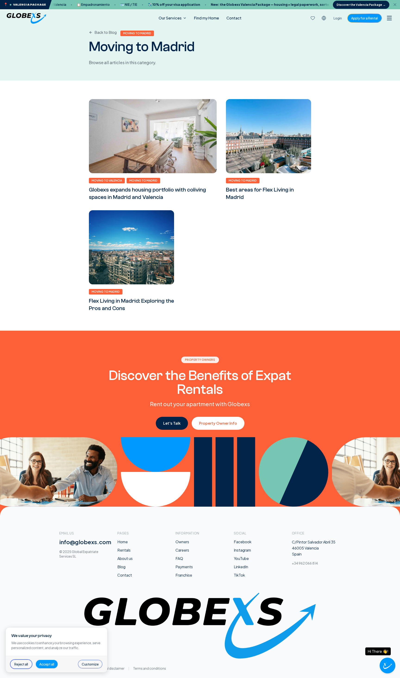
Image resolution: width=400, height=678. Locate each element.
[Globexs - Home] (26, 18)
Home (122, 541)
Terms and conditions (149, 668)
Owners (182, 541)
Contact (233, 18)
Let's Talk (172, 423)
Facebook (242, 541)
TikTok (239, 575)
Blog (121, 566)
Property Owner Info (218, 423)
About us (125, 558)
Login (338, 18)
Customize (90, 664)
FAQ (179, 558)
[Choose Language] (324, 18)
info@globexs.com (85, 541)
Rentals (124, 550)
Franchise (183, 575)
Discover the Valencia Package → (361, 4)
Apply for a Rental (364, 18)
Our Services (170, 18)
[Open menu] (389, 18)
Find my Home (206, 18)
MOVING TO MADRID (143, 180)
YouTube (241, 558)
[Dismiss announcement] (396, 4)
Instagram (242, 550)
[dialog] (56, 649)
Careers (182, 550)
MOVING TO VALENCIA (107, 180)
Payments (184, 566)
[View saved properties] (313, 18)
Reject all (21, 664)
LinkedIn (241, 566)
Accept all (46, 664)
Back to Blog (105, 32)
